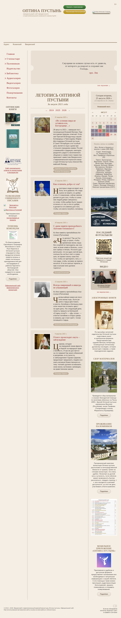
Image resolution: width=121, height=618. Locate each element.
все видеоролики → (104, 292)
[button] (31, 68)
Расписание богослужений (75, 12)
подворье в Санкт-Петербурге (65, 168)
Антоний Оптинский (62, 272)
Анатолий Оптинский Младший (66, 324)
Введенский (30, 44)
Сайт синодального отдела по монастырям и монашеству (13, 170)
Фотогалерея (13, 88)
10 (19, 149)
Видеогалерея (13, 83)
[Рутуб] (31, 20)
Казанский (17, 44)
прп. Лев (93, 73)
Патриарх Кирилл (61, 213)
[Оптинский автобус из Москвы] (104, 226)
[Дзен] (39, 20)
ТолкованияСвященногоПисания (13, 198)
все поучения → (104, 85)
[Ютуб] (28, 20)
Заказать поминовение (74, 7)
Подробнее (13, 279)
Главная (11, 54)
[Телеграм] (35, 20)
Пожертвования (14, 92)
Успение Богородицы (62, 171)
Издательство (13, 68)
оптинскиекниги (13, 108)
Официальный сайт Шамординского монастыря (12, 288)
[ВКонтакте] (24, 20)
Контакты (11, 97)
